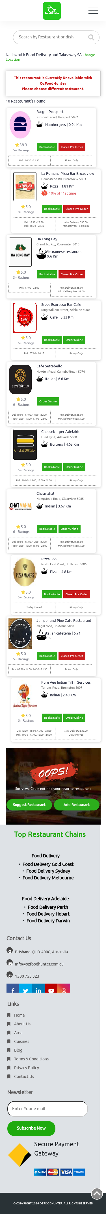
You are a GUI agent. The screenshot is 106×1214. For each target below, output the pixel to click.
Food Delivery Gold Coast (48, 864)
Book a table (47, 147)
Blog (17, 1050)
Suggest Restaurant (29, 804)
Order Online (74, 340)
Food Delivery (46, 856)
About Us (22, 1024)
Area (17, 1032)
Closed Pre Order (72, 147)
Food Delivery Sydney (48, 871)
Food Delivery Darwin (48, 921)
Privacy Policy (26, 1067)
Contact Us (23, 1076)
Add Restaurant (77, 804)
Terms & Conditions (31, 1059)
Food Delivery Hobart (48, 914)
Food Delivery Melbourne (48, 878)
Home (19, 1015)
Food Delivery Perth (48, 907)
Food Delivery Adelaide (45, 899)
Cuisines (21, 1041)
